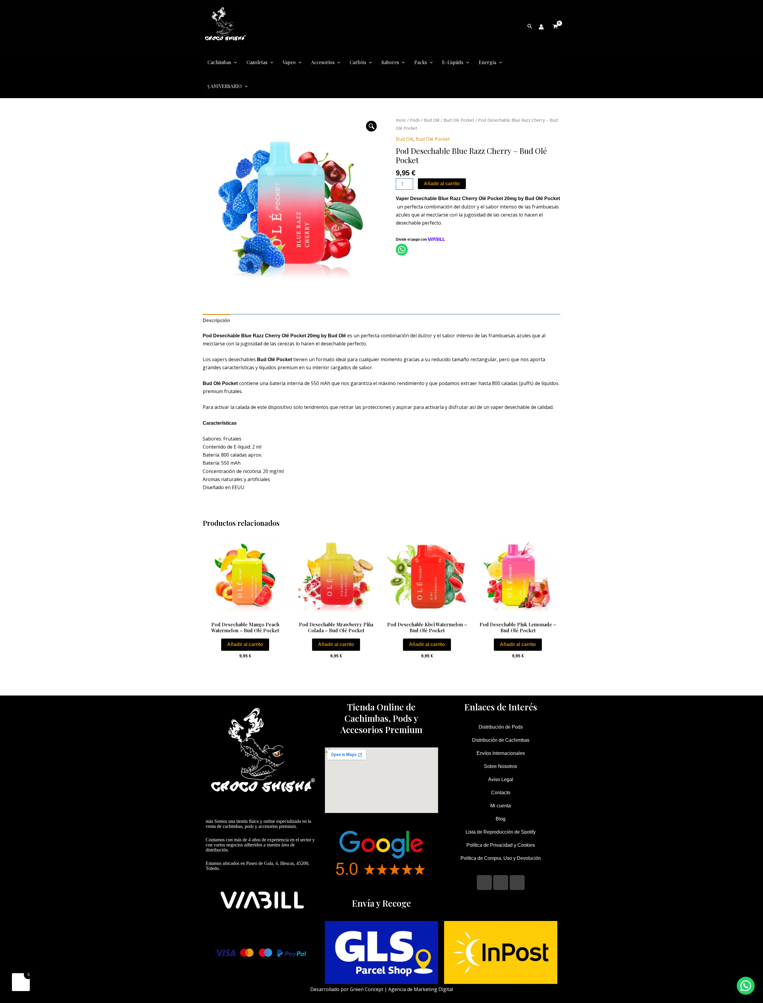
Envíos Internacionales (501, 753)
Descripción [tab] (216, 320)
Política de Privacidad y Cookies (500, 845)
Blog (500, 818)
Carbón (358, 62)
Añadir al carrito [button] (245, 644)
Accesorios (322, 62)
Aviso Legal (500, 779)
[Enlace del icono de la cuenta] (541, 27)
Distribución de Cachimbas (500, 740)
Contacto (500, 792)
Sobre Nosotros (500, 766)
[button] (371, 126)
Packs (420, 62)
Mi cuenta (500, 805)
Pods (415, 120)
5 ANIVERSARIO (224, 86)
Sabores (390, 62)
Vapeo (289, 62)
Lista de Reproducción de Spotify (501, 831)
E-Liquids (452, 62)
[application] (234, 62)
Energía (487, 62)
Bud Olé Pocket (458, 120)
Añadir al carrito (442, 183)
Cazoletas (256, 62)
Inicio (401, 120)
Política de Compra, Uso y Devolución (500, 858)
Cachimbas (219, 62)
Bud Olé (432, 120)
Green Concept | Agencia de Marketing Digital (401, 989)
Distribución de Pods (501, 727)
